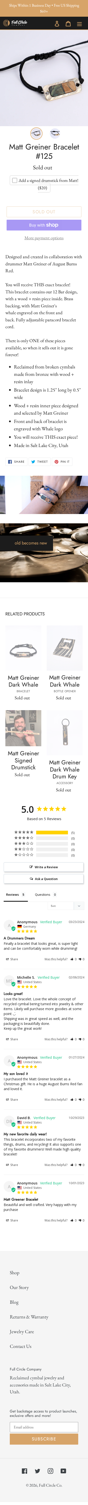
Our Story (19, 1287)
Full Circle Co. (50, 1485)
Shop (14, 1272)
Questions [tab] (42, 894)
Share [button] (14, 959)
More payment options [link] (44, 238)
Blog (14, 1302)
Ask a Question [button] (46, 879)
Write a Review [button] (46, 867)
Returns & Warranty (29, 1317)
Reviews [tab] (12, 894)
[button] (73, 959)
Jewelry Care (22, 1331)
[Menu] (79, 23)
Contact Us (20, 1346)
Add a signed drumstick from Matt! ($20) (48, 183)
